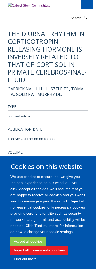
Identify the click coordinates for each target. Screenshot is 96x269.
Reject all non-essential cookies (39, 250)
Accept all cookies (28, 241)
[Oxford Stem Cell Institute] (29, 4)
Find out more (25, 259)
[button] (87, 4)
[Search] (85, 17)
